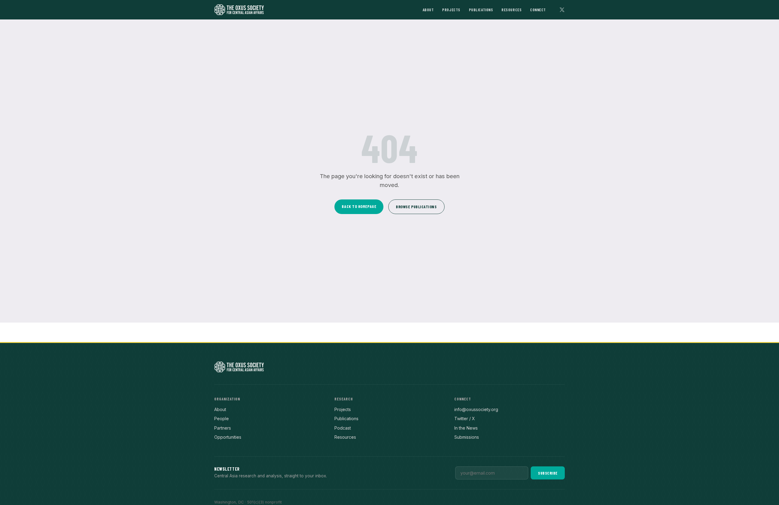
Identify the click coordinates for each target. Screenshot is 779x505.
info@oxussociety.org (476, 409)
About (428, 9)
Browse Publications (416, 206)
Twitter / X (464, 418)
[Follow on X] (562, 9)
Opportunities (227, 437)
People (221, 418)
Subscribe (547, 473)
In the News (466, 428)
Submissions (466, 437)
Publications (481, 9)
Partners (222, 428)
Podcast (342, 428)
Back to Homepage (359, 206)
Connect (538, 9)
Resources (511, 9)
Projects (451, 9)
